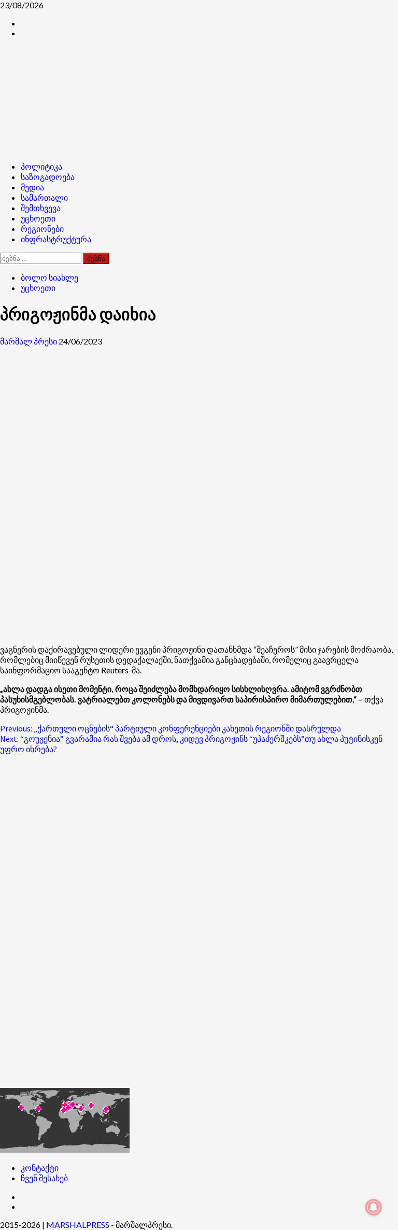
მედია (32, 187)
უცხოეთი (38, 218)
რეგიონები (42, 229)
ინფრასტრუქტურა (56, 239)
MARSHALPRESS (77, 1224)
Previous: (170, 728)
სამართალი (44, 197)
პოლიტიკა (41, 166)
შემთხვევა (41, 208)
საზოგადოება (48, 177)
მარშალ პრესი (29, 341)
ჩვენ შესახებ (44, 1178)
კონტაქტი (40, 1167)
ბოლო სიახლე (49, 277)
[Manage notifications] (373, 1207)
